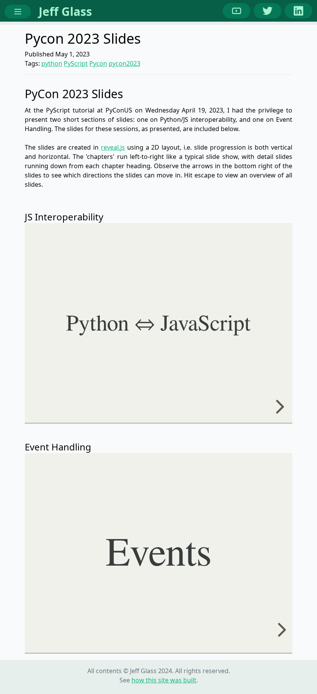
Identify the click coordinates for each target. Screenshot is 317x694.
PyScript (76, 63)
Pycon (98, 63)
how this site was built (163, 680)
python (51, 63)
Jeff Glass (65, 11)
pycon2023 (124, 63)
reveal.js (113, 147)
